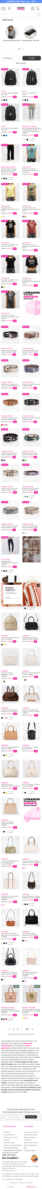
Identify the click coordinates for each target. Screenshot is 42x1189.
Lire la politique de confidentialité (12, 1179)
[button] (38, 585)
